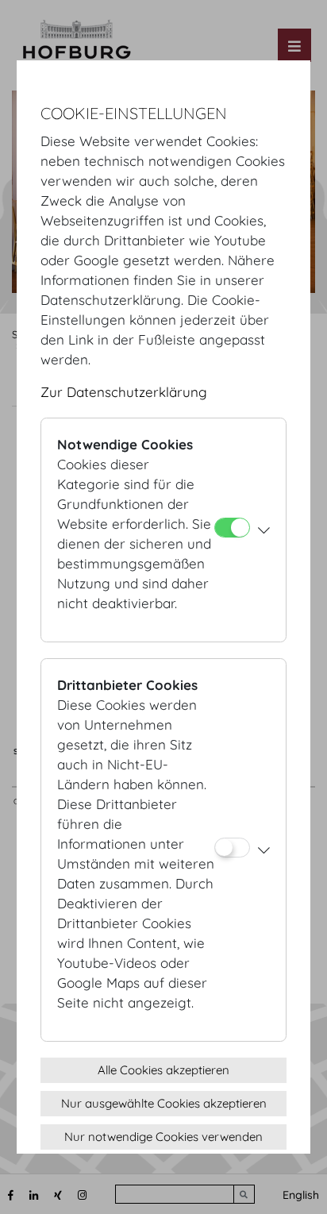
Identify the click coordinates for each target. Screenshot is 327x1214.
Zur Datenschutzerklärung (123, 391)
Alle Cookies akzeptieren (163, 1069)
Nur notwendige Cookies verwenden (163, 1136)
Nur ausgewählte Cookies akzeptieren (164, 1103)
